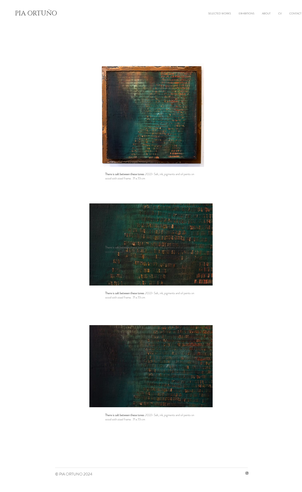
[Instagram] (247, 473)
